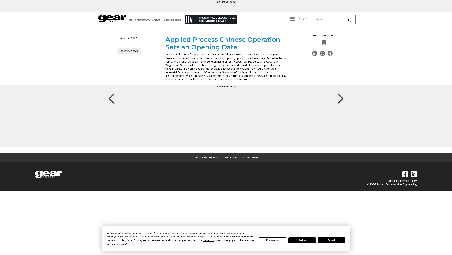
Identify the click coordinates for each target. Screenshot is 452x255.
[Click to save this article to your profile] (323, 42)
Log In (303, 18)
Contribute (250, 157)
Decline (302, 240)
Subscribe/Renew (205, 157)
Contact (392, 180)
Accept (331, 240)
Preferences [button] (132, 244)
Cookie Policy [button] (209, 240)
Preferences (272, 240)
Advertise (230, 157)
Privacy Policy (408, 180)
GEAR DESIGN (172, 19)
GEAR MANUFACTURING (144, 19)
